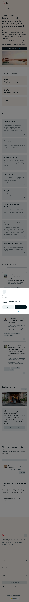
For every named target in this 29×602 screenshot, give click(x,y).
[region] (14, 301)
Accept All (21, 307)
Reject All (8, 307)
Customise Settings (14, 311)
